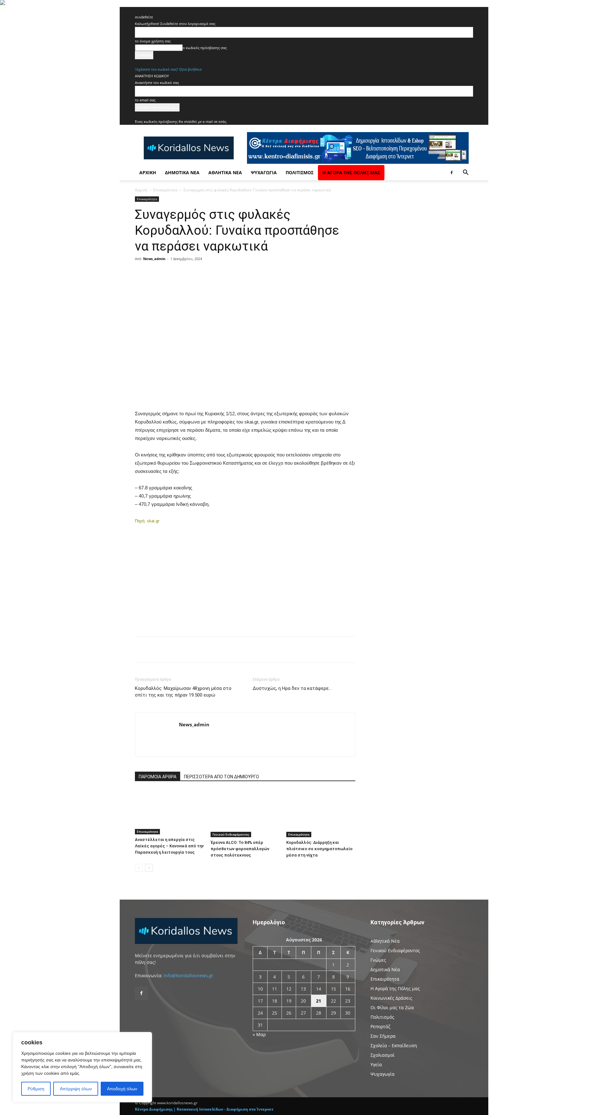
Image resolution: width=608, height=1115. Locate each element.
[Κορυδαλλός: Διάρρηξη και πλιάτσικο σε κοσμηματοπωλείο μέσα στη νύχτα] (320, 813)
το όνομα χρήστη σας (153, 41)
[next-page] (149, 868)
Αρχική (147, 172)
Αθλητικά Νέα (225, 172)
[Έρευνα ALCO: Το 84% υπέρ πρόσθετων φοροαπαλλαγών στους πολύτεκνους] (245, 813)
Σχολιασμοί (382, 1055)
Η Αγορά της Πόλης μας (351, 172)
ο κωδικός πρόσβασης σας (205, 47)
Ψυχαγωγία (264, 172)
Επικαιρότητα (165, 190)
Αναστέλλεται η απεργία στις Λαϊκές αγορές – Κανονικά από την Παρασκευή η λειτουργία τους (169, 846)
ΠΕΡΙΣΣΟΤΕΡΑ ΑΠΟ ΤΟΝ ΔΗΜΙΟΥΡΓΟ (221, 776)
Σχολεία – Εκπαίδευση (393, 1045)
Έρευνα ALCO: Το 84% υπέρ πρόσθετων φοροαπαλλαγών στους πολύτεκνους (240, 848)
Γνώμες (378, 960)
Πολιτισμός (300, 172)
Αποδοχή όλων (122, 1088)
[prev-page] (139, 868)
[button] (465, 173)
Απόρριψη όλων (76, 1088)
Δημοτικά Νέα (182, 172)
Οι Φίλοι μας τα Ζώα (392, 1007)
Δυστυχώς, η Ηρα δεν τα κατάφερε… (292, 688)
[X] (196, 273)
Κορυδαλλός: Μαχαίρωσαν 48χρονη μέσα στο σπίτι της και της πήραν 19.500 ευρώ (183, 691)
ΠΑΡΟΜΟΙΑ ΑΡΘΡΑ (157, 776)
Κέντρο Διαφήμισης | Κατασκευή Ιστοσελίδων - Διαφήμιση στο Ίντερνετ (204, 1109)
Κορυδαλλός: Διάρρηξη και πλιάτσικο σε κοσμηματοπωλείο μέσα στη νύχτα (319, 848)
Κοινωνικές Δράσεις (391, 998)
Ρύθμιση (36, 1088)
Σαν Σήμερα (383, 1036)
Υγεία (376, 1064)
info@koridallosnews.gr (188, 975)
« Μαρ (259, 1034)
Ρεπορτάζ (380, 1026)
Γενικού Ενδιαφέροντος (230, 834)
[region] (82, 1067)
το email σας (145, 100)
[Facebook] (451, 172)
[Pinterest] (211, 273)
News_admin (154, 258)
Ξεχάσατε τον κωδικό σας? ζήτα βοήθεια (168, 69)
